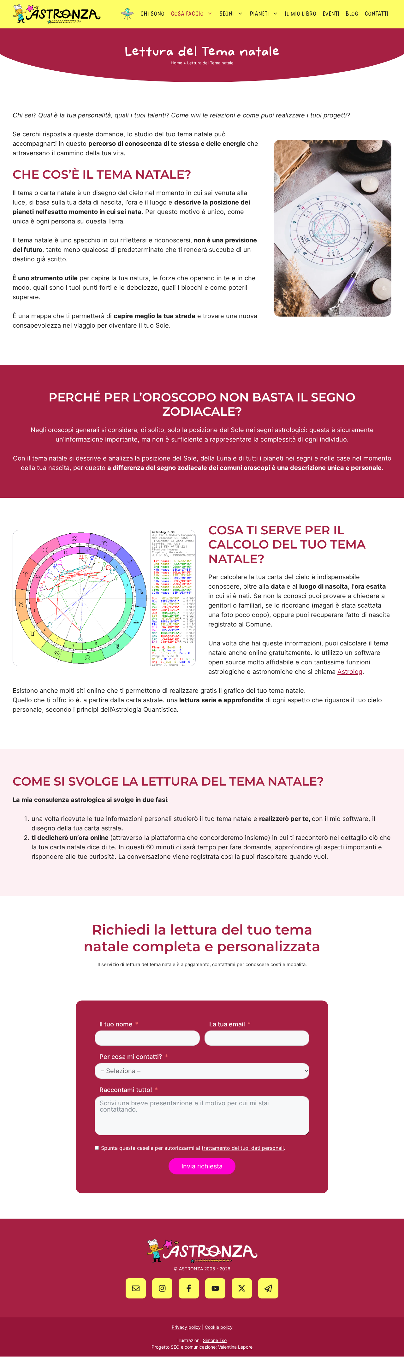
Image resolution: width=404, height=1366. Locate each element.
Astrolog (349, 671)
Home (176, 62)
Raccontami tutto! (125, 1090)
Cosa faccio (187, 14)
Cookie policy (219, 1327)
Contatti (376, 14)
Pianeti (259, 14)
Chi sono (152, 14)
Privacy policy (186, 1327)
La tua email (227, 1024)
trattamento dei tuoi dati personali (243, 1148)
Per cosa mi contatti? (130, 1056)
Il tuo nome (116, 1024)
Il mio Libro (300, 14)
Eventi (331, 14)
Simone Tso (215, 1340)
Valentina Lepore (235, 1347)
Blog (352, 14)
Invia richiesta (202, 1166)
